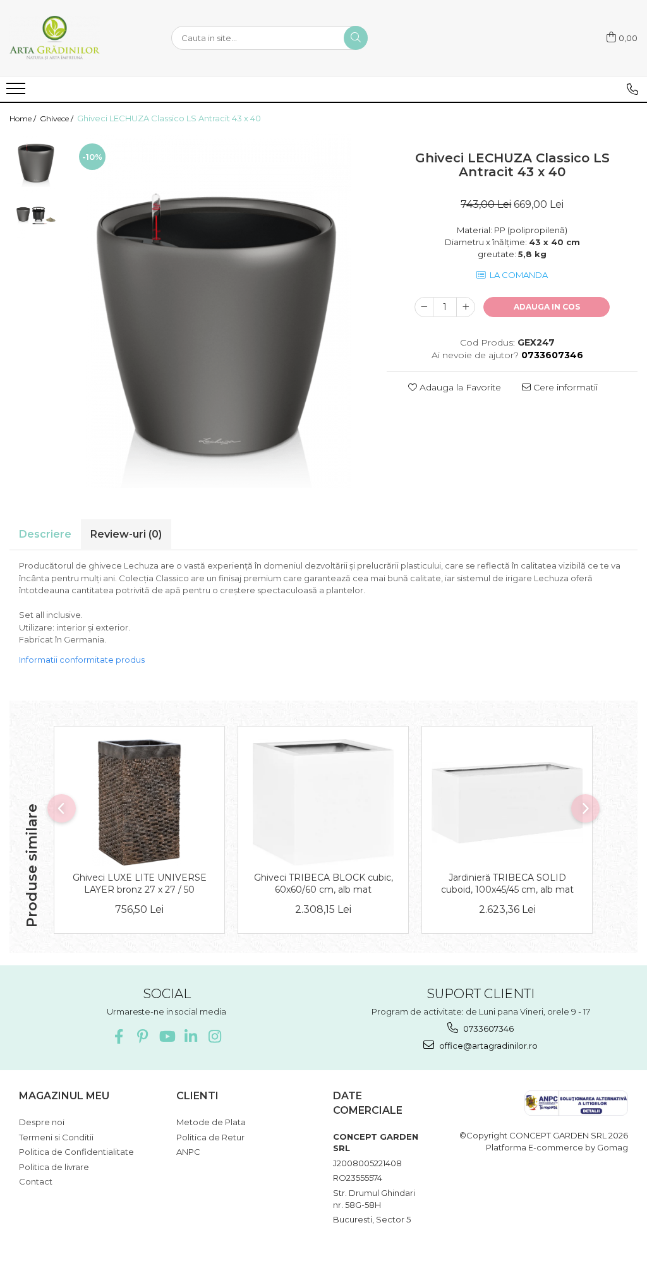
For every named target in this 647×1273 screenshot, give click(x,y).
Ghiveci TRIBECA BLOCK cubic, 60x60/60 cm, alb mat (323, 883)
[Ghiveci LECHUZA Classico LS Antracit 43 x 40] (219, 311)
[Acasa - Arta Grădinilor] (72, 38)
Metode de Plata (211, 1122)
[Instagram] (214, 1036)
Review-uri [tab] (126, 534)
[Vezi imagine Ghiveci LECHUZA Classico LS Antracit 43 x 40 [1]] (36, 214)
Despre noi (41, 1122)
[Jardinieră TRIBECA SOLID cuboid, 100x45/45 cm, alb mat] (507, 802)
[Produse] (17, 92)
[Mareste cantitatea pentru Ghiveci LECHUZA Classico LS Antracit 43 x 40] (465, 307)
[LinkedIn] (190, 1036)
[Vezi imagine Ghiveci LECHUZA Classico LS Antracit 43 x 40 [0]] (36, 161)
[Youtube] (166, 1036)
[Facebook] (118, 1036)
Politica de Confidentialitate (76, 1152)
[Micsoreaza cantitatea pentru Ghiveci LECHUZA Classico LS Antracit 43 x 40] (423, 307)
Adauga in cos (547, 306)
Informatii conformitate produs (82, 660)
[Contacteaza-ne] (632, 89)
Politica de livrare (54, 1167)
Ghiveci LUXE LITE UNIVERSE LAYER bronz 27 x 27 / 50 (140, 883)
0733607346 (487, 1028)
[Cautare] (356, 38)
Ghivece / (57, 118)
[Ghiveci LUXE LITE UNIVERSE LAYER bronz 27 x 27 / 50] (139, 802)
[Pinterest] (142, 1036)
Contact (35, 1181)
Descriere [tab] (45, 534)
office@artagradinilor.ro (487, 1046)
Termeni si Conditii (56, 1137)
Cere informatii (564, 387)
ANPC (188, 1152)
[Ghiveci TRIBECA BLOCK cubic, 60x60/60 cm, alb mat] (323, 802)
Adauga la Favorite (459, 387)
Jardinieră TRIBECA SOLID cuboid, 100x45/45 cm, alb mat (507, 883)
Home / (23, 118)
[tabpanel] (219, 311)
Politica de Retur (210, 1137)
